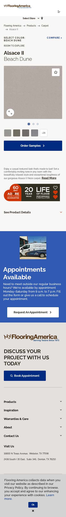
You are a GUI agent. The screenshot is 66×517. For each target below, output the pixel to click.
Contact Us (11, 436)
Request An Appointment (30, 312)
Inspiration (11, 410)
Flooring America (12, 25)
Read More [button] (49, 178)
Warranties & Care (16, 419)
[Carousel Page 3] (37, 124)
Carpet (45, 25)
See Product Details (17, 212)
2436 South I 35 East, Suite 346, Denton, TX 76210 (30, 459)
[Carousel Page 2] (33, 124)
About (8, 427)
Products (31, 25)
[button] (31, 18)
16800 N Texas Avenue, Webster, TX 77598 (26, 453)
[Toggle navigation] (59, 11)
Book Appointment (26, 375)
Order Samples (31, 145)
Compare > (54, 38)
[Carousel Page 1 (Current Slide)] (29, 124)
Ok (33, 504)
